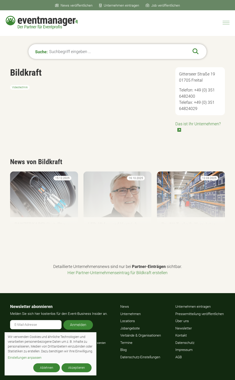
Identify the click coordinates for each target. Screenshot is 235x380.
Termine (126, 343)
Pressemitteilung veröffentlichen (199, 314)
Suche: (41, 51)
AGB (178, 357)
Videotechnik (20, 87)
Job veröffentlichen (165, 5)
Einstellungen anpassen (25, 357)
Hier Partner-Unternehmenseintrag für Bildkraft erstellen (117, 272)
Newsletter (183, 328)
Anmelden (78, 325)
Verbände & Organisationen (140, 335)
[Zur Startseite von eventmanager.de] (42, 22)
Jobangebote (130, 328)
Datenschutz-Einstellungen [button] (140, 357)
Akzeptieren (76, 367)
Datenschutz (184, 343)
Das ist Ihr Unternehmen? (198, 123)
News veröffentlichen (76, 5)
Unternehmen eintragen (121, 5)
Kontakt (181, 335)
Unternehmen (130, 314)
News (124, 307)
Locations (127, 321)
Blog (123, 350)
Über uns (182, 321)
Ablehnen (46, 367)
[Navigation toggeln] (226, 22)
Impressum (184, 350)
